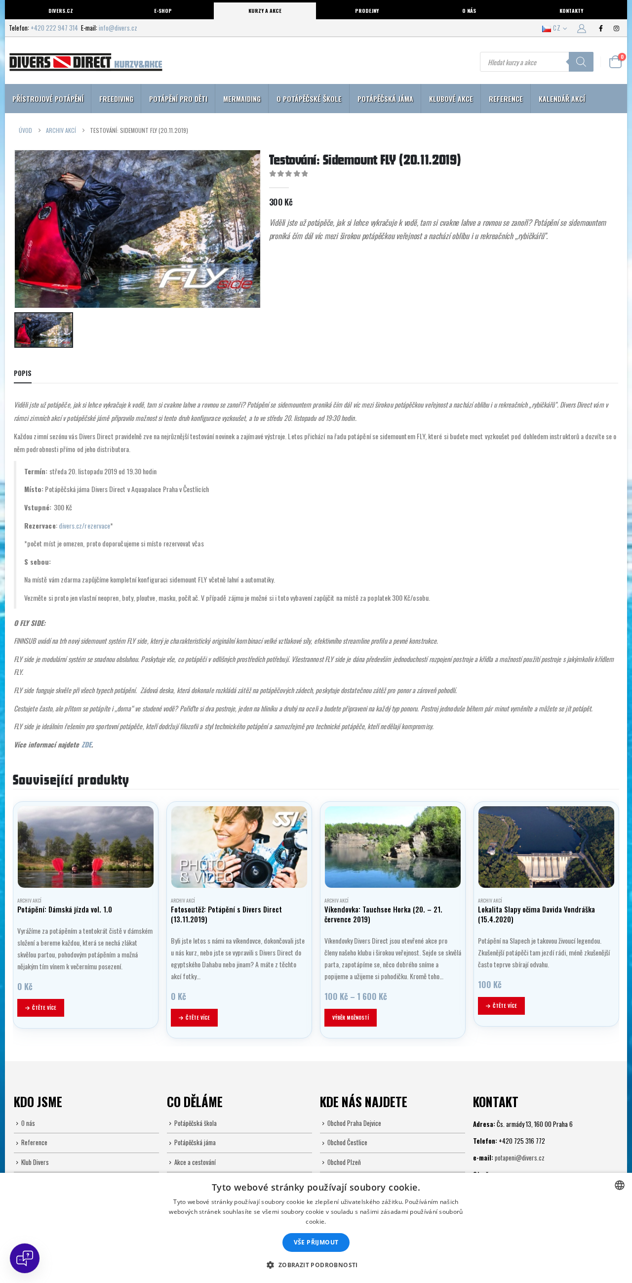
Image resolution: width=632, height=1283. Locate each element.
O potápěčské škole (309, 98)
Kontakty (571, 10)
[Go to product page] (86, 847)
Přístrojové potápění (47, 98)
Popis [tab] (23, 373)
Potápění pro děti (178, 98)
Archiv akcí (29, 900)
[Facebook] (600, 28)
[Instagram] (616, 28)
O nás (469, 10)
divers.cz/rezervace (84, 525)
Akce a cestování (195, 1162)
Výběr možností (350, 1017)
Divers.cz (60, 10)
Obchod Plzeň (344, 1162)
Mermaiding (242, 98)
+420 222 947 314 (54, 28)
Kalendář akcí (562, 98)
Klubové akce (451, 98)
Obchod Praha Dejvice (354, 1123)
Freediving (116, 98)
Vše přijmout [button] (316, 1242)
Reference (506, 98)
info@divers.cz (118, 28)
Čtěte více (44, 1007)
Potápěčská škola (195, 1123)
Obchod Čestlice (347, 1142)
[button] (315, 1265)
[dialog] (316, 1228)
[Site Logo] (85, 61)
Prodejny (367, 10)
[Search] (581, 62)
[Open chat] (25, 1258)
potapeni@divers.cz (520, 1157)
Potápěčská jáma (385, 98)
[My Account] (581, 28)
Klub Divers (35, 1162)
